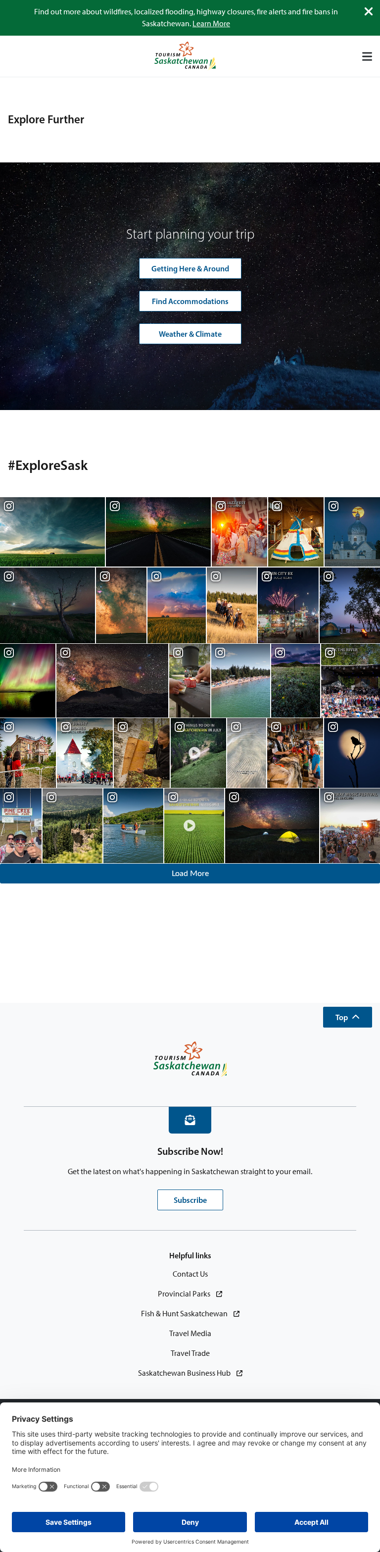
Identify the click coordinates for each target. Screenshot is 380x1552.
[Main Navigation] (367, 56)
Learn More (211, 23)
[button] (347, 1017)
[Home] (185, 56)
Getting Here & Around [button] (190, 268)
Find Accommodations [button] (190, 301)
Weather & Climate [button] (190, 334)
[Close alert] (368, 11)
